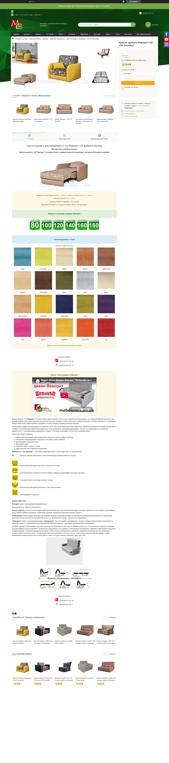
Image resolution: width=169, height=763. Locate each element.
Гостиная (49, 34)
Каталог (27, 34)
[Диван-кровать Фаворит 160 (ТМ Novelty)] (106, 108)
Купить (138, 83)
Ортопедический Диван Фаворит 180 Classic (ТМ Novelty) (84, 121)
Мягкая (38, 34)
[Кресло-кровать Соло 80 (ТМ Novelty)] (64, 630)
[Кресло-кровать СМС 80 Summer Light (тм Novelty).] (64, 666)
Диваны (45, 39)
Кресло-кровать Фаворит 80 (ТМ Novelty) (22, 679)
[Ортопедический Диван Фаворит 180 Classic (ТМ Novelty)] (85, 108)
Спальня (72, 34)
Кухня (61, 34)
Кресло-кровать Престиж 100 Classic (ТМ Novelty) (43, 679)
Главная (16, 34)
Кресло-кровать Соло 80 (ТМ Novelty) (84, 679)
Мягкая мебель (35, 39)
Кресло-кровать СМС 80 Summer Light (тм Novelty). (64, 679)
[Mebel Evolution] (24, 24)
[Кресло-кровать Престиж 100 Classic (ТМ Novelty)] (43, 630)
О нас (118, 34)
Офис (108, 34)
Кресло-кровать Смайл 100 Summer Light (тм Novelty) (106, 679)
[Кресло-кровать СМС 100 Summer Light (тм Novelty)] (106, 630)
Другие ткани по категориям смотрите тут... (64, 345)
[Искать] (133, 24)
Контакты (128, 34)
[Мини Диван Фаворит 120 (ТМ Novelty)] (43, 108)
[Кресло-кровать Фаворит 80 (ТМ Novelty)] (22, 108)
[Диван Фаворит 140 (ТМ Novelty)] (64, 108)
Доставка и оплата (143, 34)
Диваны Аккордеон (57, 39)
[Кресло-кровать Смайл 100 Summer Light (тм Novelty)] (85, 630)
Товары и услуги (21, 39)
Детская (97, 34)
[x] (15, 614)
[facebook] (13, 614)
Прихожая (84, 34)
